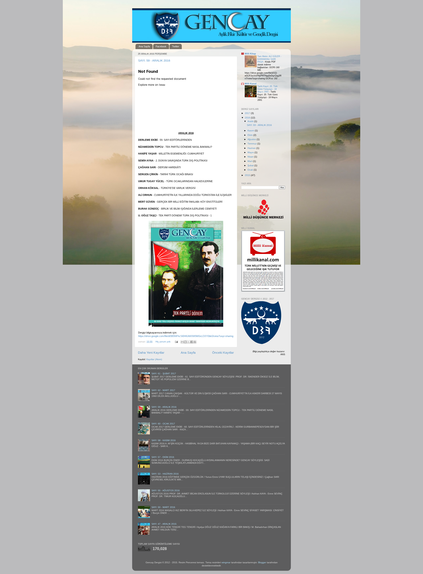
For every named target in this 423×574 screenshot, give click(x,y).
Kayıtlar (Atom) (154, 359)
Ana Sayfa (144, 46)
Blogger (262, 562)
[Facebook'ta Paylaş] (191, 342)
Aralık (251, 121)
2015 (248, 175)
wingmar (226, 562)
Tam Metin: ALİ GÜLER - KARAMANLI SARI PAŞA (269, 59)
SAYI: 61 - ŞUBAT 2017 (164, 373)
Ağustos (252, 139)
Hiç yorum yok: (163, 341)
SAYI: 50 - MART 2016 (163, 507)
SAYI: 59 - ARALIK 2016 (154, 60)
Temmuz (252, 143)
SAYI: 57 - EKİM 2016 (163, 457)
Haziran (252, 148)
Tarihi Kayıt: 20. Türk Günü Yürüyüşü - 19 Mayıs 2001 (267, 89)
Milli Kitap (250, 53)
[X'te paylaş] (188, 342)
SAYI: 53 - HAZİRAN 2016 (165, 474)
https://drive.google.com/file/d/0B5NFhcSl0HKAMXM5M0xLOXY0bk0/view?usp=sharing (185, 336)
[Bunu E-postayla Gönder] (182, 342)
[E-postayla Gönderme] (176, 341)
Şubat (251, 165)
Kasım (251, 130)
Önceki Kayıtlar (223, 352)
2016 (248, 117)
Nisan (251, 156)
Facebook (161, 46)
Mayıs (251, 152)
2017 (248, 113)
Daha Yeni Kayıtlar (151, 352)
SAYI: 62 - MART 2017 (163, 390)
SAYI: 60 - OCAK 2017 (163, 423)
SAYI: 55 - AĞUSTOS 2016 (166, 490)
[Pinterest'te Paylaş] (194, 342)
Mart (250, 161)
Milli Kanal (250, 83)
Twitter (175, 46)
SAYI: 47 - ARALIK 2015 (164, 524)
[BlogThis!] (185, 342)
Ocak (251, 170)
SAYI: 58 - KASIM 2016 (164, 440)
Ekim (250, 135)
